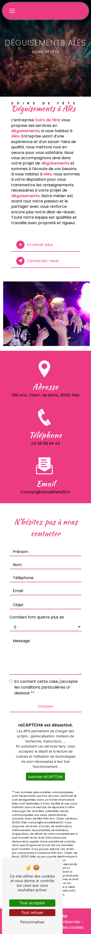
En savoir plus (40, 244)
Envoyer (45, 706)
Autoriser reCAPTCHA (45, 777)
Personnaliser (32, 922)
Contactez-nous (42, 261)
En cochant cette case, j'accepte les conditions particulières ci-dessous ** (46, 687)
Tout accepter (32, 902)
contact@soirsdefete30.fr (46, 492)
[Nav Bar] (12, 11)
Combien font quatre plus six (36, 617)
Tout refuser (32, 912)
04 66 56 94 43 (45, 443)
